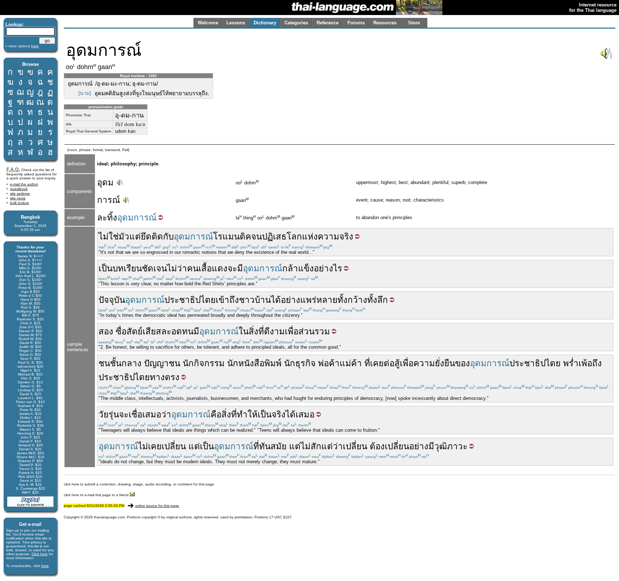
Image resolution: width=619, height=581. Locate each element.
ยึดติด (152, 236)
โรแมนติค (232, 236)
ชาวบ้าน (255, 300)
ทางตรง (164, 377)
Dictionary (265, 22)
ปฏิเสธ (274, 236)
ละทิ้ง (107, 217)
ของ (462, 363)
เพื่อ (291, 331)
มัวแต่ (130, 236)
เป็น (105, 268)
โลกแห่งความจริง (320, 236)
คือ (216, 414)
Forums (356, 22)
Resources (385, 22)
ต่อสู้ (392, 363)
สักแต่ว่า (327, 446)
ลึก (382, 300)
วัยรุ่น (109, 414)
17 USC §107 (280, 517)
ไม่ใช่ (109, 236)
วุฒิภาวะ (450, 446)
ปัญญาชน (162, 363)
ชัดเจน (154, 268)
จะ (232, 268)
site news (17, 198)
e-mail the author (24, 184)
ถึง (597, 363)
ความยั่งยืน (434, 363)
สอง (106, 331)
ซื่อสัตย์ (129, 331)
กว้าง (357, 300)
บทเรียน (127, 268)
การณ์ (108, 200)
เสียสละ (157, 331)
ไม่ (306, 446)
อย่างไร (328, 268)
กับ (168, 236)
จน (256, 236)
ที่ (367, 363)
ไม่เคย (150, 446)
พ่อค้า (329, 363)
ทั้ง (342, 300)
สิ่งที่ (256, 331)
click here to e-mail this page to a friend (97, 495)
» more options (22, 46)
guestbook (19, 189)
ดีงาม (274, 331)
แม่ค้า (351, 363)
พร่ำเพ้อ (577, 363)
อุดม (105, 182)
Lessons (235, 22)
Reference (328, 22)
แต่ (194, 446)
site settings (20, 193)
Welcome (208, 22)
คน (192, 268)
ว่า (166, 414)
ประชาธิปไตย (190, 300)
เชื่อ (135, 414)
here (45, 566)
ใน (244, 331)
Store (414, 22)
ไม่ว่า (177, 268)
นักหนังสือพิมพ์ (254, 363)
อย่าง (290, 300)
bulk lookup (19, 203)
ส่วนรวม (314, 331)
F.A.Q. (13, 169)
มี (240, 268)
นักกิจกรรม (204, 363)
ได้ (276, 300)
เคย (377, 363)
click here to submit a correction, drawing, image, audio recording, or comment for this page (139, 484)
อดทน (182, 331)
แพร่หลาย (318, 300)
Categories (296, 22)
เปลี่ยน (174, 446)
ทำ (242, 414)
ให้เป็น (260, 414)
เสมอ (151, 414)
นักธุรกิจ (300, 363)
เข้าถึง (227, 300)
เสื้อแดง (212, 268)
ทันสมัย (273, 446)
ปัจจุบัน (112, 300)
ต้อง (377, 446)
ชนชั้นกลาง (120, 363)
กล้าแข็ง (298, 268)
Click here (40, 554)
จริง (278, 414)
